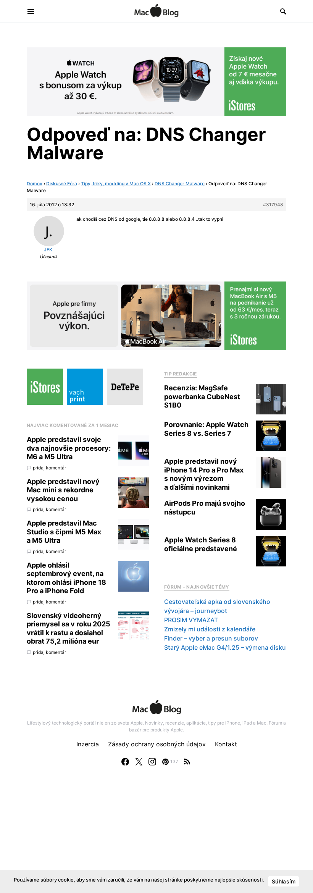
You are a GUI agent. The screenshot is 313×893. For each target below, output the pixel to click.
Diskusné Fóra (61, 183)
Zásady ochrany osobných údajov (157, 744)
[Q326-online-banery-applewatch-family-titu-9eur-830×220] (156, 81)
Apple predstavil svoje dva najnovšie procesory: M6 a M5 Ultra (69, 448)
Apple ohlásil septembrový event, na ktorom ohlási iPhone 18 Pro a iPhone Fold (66, 578)
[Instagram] (152, 761)
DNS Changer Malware (180, 183)
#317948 (273, 204)
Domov (34, 183)
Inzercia (87, 744)
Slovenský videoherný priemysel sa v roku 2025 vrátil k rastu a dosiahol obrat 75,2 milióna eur (68, 628)
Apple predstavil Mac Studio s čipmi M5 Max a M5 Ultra (64, 531)
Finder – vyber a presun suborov (211, 638)
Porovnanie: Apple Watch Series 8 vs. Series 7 (206, 429)
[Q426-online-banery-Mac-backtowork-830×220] (156, 315)
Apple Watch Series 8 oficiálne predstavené (200, 544)
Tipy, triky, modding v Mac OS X (116, 183)
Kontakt (226, 744)
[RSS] (187, 761)
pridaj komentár (49, 468)
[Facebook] (125, 761)
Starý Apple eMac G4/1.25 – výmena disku (225, 647)
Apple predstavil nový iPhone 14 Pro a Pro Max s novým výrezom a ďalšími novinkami (204, 474)
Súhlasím (283, 881)
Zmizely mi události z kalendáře (209, 629)
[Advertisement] (156, 837)
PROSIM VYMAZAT (191, 620)
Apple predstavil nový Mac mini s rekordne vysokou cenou (63, 490)
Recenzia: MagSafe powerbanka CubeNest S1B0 (202, 396)
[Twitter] (139, 761)
